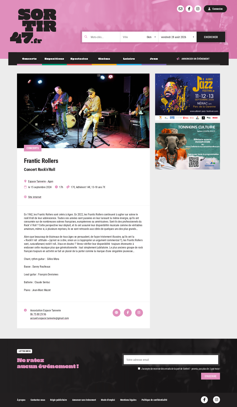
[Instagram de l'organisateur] (139, 313)
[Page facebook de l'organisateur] (128, 313)
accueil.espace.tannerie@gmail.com (49, 318)
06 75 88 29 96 (38, 314)
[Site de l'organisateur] (116, 313)
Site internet (34, 197)
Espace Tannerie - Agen (40, 181)
